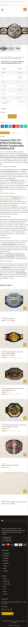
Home (2, 57)
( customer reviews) (12, 357)
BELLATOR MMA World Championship (10, 465)
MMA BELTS (8, 57)
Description (4, 132)
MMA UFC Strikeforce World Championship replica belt (14, 502)
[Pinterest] (11, 610)
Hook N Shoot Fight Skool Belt (8, 319)
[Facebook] (2, 610)
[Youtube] (8, 610)
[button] (25, 19)
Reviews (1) (14, 132)
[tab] (5, 133)
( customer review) (12, 394)
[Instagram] (5, 610)
